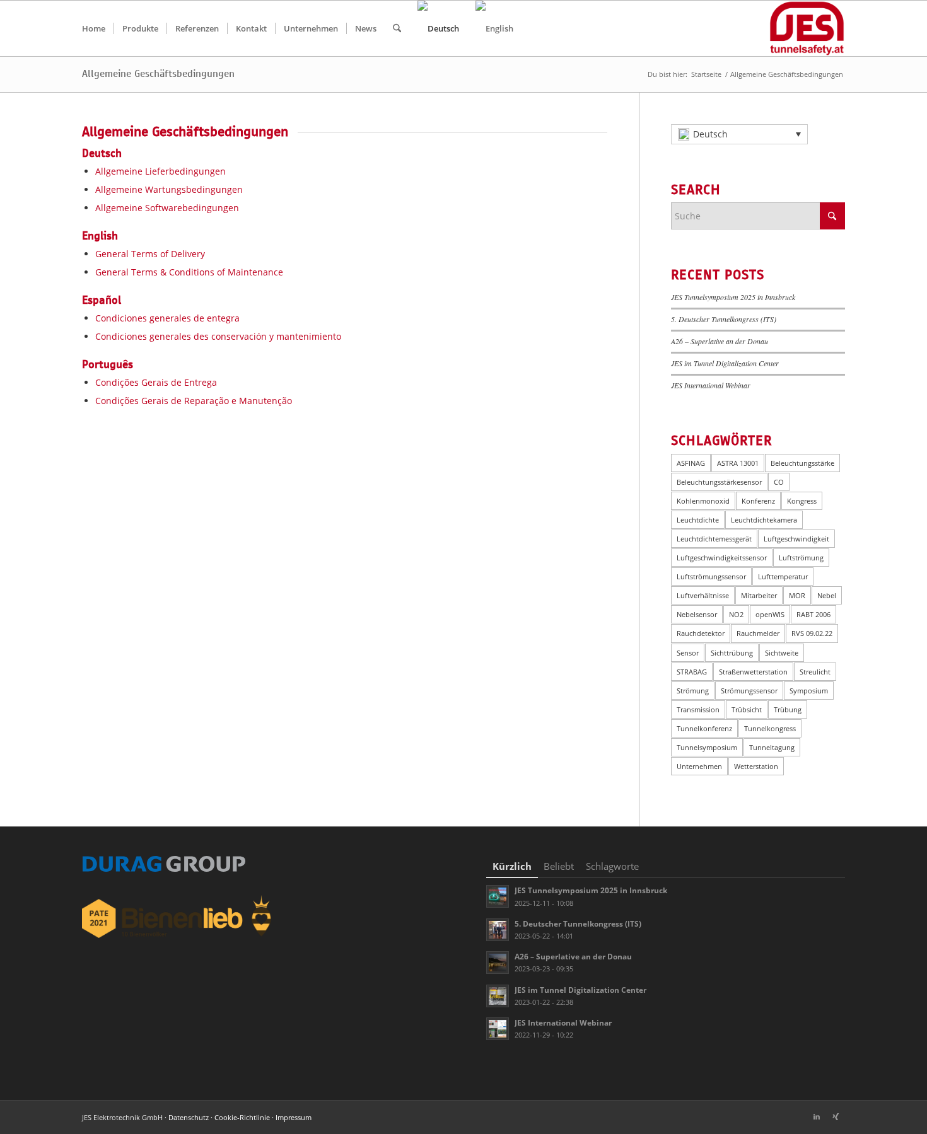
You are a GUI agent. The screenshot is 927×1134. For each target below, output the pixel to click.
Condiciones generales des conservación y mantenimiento (218, 336)
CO (779, 482)
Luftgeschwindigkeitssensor (722, 557)
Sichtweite (781, 652)
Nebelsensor (697, 614)
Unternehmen (699, 766)
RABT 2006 (813, 614)
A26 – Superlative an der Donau (719, 341)
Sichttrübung (732, 652)
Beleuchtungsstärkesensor (719, 482)
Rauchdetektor (701, 633)
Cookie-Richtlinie (242, 1117)
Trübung (788, 709)
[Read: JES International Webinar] (497, 1028)
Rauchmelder (758, 633)
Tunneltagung (772, 747)
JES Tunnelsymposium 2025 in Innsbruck (733, 297)
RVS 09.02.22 (811, 633)
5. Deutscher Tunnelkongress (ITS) (723, 319)
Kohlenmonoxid (703, 501)
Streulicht (815, 671)
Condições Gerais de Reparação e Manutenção (193, 401)
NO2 (736, 614)
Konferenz (758, 501)
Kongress (802, 501)
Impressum (294, 1117)
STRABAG (692, 671)
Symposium (809, 690)
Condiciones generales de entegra (167, 318)
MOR (797, 595)
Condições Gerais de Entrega (156, 382)
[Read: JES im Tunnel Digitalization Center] (497, 996)
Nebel (826, 595)
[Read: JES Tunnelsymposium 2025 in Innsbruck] (497, 896)
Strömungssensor (749, 690)
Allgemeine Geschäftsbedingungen (158, 73)
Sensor (688, 652)
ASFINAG (691, 463)
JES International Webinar (710, 385)
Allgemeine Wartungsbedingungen (169, 189)
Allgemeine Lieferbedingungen (160, 171)
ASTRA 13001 (738, 463)
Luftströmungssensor (711, 576)
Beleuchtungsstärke (802, 463)
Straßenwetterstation (753, 671)
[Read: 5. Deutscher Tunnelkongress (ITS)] (497, 929)
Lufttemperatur (783, 576)
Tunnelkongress (770, 728)
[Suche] (397, 28)
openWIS (769, 614)
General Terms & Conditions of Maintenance (189, 272)
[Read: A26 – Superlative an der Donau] (497, 962)
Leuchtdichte (698, 519)
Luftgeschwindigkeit (796, 538)
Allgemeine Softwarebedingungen (167, 208)
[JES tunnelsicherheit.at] (807, 28)
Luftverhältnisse (703, 595)
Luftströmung (801, 557)
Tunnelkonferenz (704, 728)
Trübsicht (747, 709)
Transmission (698, 709)
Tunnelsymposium (707, 747)
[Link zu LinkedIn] (816, 1116)
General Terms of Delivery (150, 254)
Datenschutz (188, 1117)
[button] (739, 134)
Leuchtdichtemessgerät (714, 538)
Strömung (693, 690)
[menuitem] (94, 28)
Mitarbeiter (759, 595)
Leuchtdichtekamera (764, 519)
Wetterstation (756, 766)
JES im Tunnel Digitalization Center (725, 363)
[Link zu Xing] (835, 1116)
